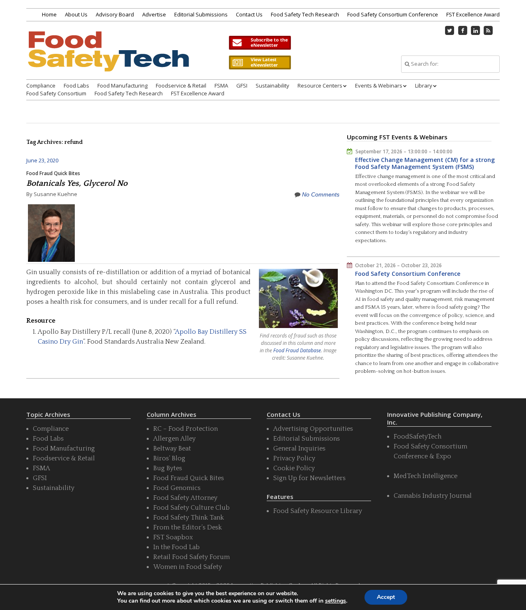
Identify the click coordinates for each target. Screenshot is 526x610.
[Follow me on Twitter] (450, 30)
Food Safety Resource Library (317, 511)
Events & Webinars (378, 85)
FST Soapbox (173, 537)
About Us (76, 14)
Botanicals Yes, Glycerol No (76, 183)
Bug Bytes (167, 468)
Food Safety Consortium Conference (392, 14)
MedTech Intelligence (425, 476)
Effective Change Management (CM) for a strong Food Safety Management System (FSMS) (425, 163)
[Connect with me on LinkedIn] (475, 30)
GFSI (241, 85)
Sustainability (272, 85)
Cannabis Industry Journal (433, 495)
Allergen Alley (174, 438)
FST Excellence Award (473, 14)
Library (423, 85)
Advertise (154, 14)
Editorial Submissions (201, 14)
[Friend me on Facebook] (462, 30)
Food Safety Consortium (56, 93)
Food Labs (76, 85)
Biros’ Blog (169, 458)
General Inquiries (299, 448)
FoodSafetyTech (417, 436)
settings (335, 601)
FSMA (221, 85)
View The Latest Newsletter (260, 62)
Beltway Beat (172, 448)
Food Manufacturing (122, 85)
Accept (386, 597)
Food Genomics (177, 488)
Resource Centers (320, 85)
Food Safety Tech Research (305, 14)
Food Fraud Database (297, 350)
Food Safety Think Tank (188, 517)
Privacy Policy (294, 458)
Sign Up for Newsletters (309, 478)
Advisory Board (115, 14)
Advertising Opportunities (313, 428)
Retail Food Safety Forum (191, 557)
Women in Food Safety (187, 567)
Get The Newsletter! (260, 43)
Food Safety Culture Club (191, 507)
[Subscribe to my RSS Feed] (488, 30)
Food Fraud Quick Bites (53, 173)
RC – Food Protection (185, 428)
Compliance (40, 85)
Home (49, 14)
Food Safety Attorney (185, 497)
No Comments (320, 194)
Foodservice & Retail (181, 85)
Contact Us (249, 14)
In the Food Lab (176, 547)
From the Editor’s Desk (187, 527)
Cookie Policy (294, 468)
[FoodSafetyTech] (108, 58)
